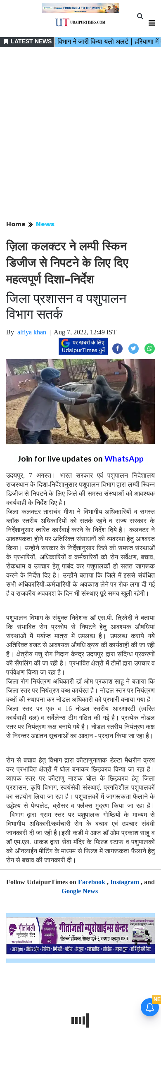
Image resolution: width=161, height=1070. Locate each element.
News (45, 224)
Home (16, 224)
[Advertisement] (80, 134)
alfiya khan (31, 332)
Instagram (124, 881)
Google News (80, 891)
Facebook (91, 881)
